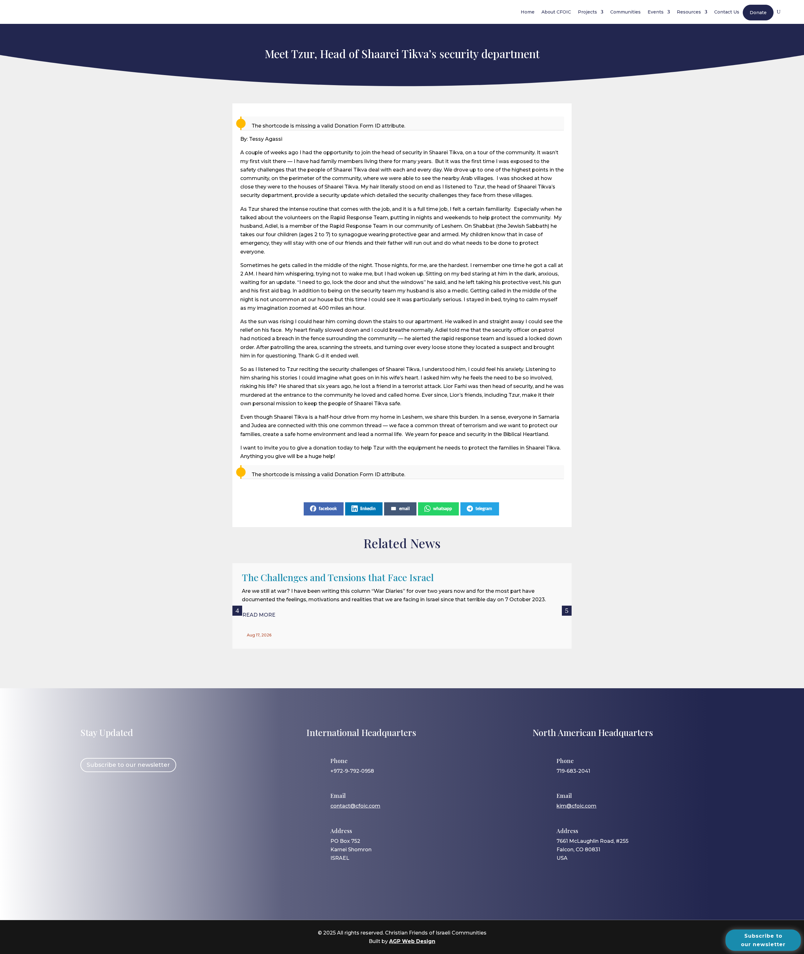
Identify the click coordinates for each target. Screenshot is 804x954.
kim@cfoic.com (576, 806)
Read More (258, 615)
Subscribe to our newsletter (128, 764)
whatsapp (442, 509)
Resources (689, 12)
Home (528, 12)
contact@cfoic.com (355, 806)
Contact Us (726, 12)
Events (656, 12)
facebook (328, 509)
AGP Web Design (412, 941)
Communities (625, 12)
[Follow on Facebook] (88, 797)
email (404, 509)
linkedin (368, 509)
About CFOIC (556, 12)
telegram (483, 509)
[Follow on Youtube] (143, 797)
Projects (587, 12)
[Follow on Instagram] (106, 797)
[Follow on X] (125, 797)
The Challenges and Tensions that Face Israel (338, 577)
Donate (758, 12)
